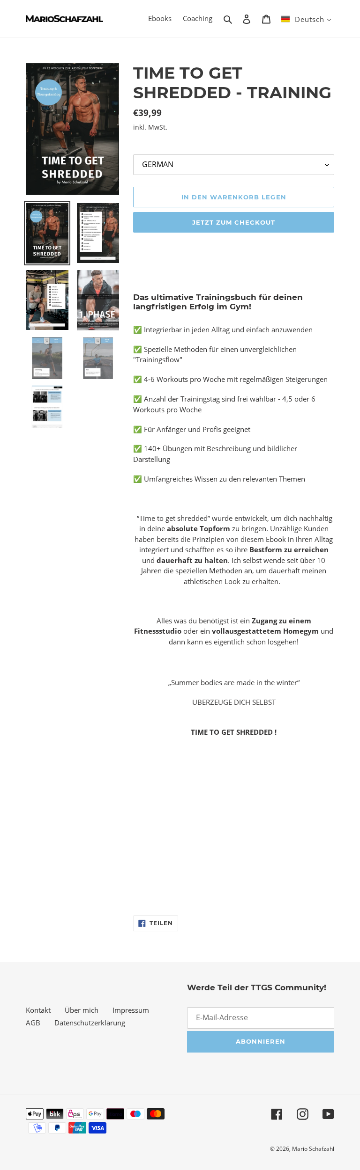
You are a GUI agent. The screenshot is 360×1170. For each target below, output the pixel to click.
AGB (33, 1022)
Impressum (130, 1010)
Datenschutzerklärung (89, 1022)
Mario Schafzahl (313, 1149)
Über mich (81, 1010)
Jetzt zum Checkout (234, 222)
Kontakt (38, 1010)
